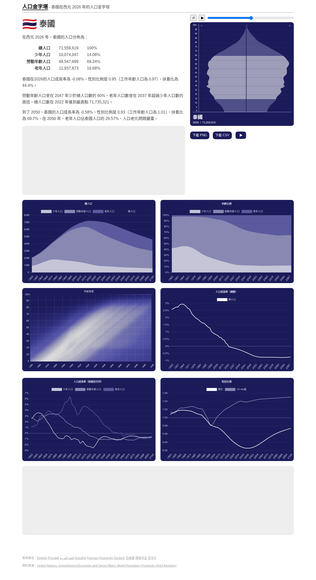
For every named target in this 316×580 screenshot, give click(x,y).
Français (93, 558)
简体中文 (141, 558)
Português (106, 558)
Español (80, 558)
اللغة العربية (67, 558)
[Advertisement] (103, 160)
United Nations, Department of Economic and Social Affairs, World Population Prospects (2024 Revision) (107, 565)
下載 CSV (222, 135)
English (42, 558)
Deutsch (119, 558)
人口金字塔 (35, 6)
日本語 (130, 558)
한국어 (152, 558)
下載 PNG (200, 135)
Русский (53, 558)
